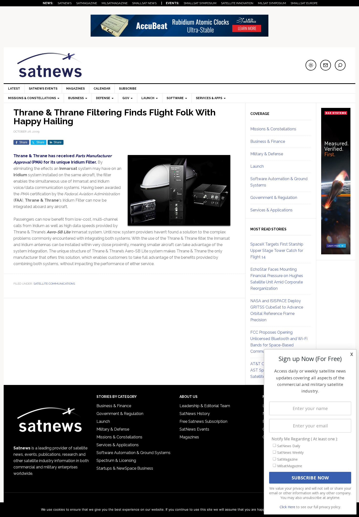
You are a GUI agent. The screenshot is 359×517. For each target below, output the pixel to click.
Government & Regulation (273, 197)
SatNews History (195, 413)
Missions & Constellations (273, 129)
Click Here (287, 507)
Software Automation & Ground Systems (133, 452)
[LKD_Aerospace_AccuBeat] (179, 34)
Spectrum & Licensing (116, 460)
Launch (257, 166)
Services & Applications (271, 210)
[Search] (340, 65)
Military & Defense (266, 154)
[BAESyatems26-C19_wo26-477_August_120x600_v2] (335, 252)
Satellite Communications (54, 283)
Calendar (102, 88)
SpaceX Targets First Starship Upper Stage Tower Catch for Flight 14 (276, 250)
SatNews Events (43, 88)
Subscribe (128, 88)
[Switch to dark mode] (311, 65)
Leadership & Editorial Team (205, 405)
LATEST (14, 88)
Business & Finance (267, 141)
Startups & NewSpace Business (124, 468)
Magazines (75, 88)
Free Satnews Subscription (203, 421)
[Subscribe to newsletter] (325, 65)
